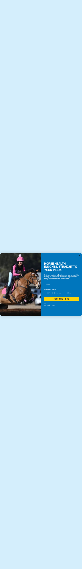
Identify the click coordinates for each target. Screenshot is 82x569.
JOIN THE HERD (62, 299)
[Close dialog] (79, 255)
